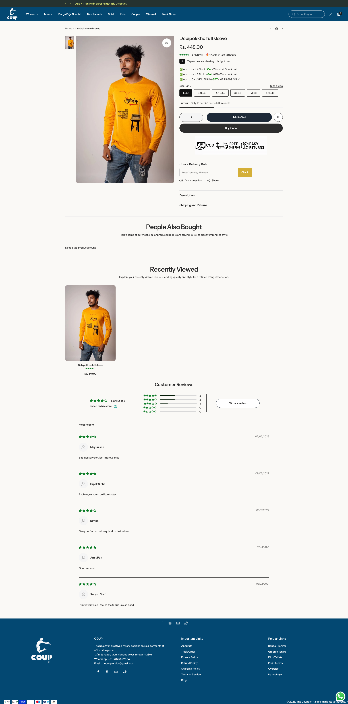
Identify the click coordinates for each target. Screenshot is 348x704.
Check (244, 172)
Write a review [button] (237, 403)
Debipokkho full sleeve (90, 365)
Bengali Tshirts (277, 645)
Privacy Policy (189, 657)
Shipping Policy (190, 668)
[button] (65, 3)
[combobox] (307, 14)
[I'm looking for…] (293, 14)
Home (68, 28)
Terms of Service (191, 674)
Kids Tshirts (275, 657)
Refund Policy (189, 663)
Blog (184, 680)
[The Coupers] (12, 14)
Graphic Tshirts (277, 651)
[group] (125, 109)
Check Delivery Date (193, 164)
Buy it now (231, 128)
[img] (87, 437)
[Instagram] (170, 623)
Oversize (273, 668)
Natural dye (275, 674)
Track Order (188, 651)
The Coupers (304, 701)
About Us (186, 645)
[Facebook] (162, 623)
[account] (331, 14)
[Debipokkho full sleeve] (90, 323)
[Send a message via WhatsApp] (340, 696)
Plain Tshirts (275, 663)
